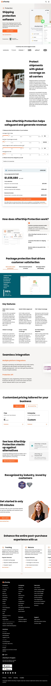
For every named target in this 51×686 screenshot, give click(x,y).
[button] (38, 223)
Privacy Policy (43, 203)
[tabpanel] (25, 307)
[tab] (10, 267)
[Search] (46, 1)
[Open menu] (49, 2)
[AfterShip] (5, 2)
